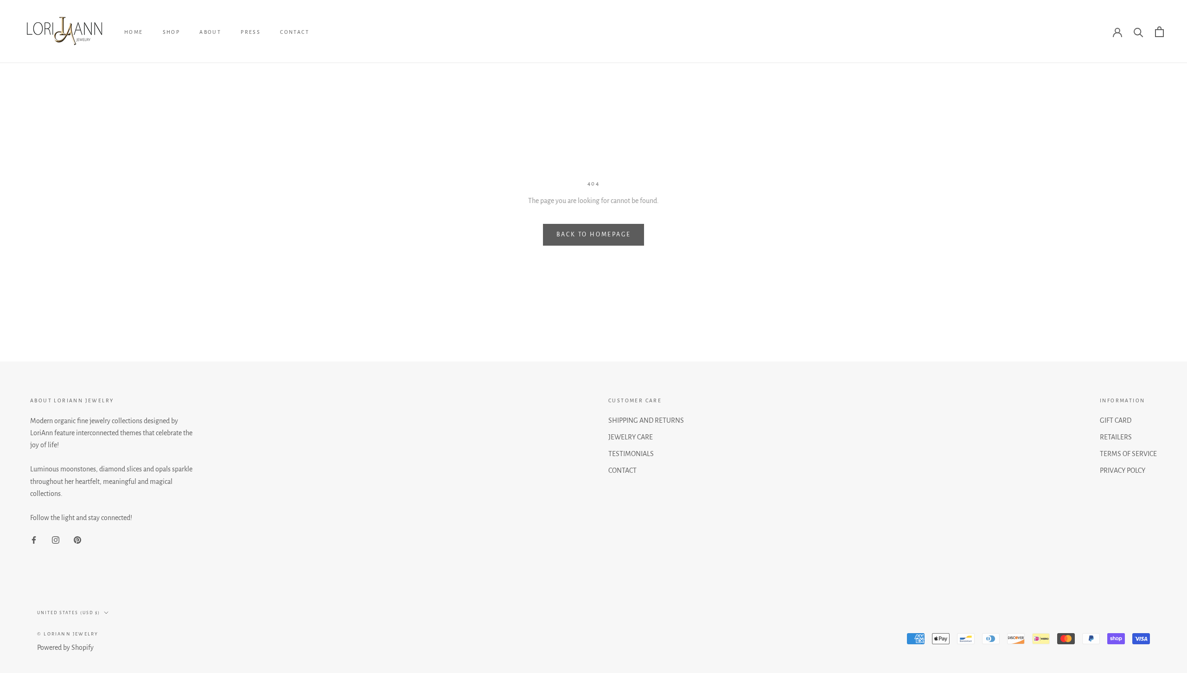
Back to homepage (593, 234)
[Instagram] (55, 539)
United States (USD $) (68, 612)
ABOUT (210, 32)
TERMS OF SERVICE (1128, 453)
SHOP (171, 32)
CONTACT (294, 32)
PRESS (251, 32)
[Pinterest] (77, 539)
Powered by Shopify (65, 647)
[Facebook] (34, 539)
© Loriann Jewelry (67, 633)
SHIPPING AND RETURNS (646, 420)
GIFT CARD (1115, 420)
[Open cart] (1159, 31)
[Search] (1138, 32)
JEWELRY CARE (630, 437)
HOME (133, 32)
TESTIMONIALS (631, 453)
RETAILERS (1116, 437)
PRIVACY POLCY (1122, 470)
